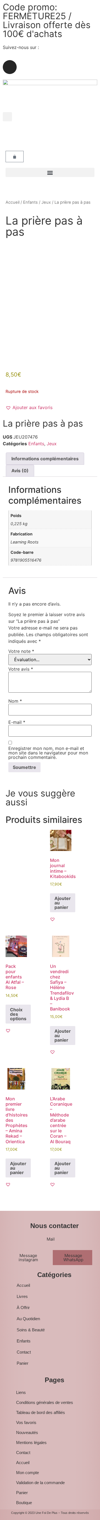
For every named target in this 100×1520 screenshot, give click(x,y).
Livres (22, 1296)
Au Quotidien (28, 1318)
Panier (22, 1363)
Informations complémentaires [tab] (45, 458)
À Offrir (23, 1307)
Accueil (12, 202)
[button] (7, 116)
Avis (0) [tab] (20, 470)
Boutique (24, 1502)
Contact (24, 1352)
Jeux (46, 202)
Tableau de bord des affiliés (40, 1412)
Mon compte (27, 1472)
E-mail (16, 722)
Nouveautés (27, 1432)
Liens (21, 1392)
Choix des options (18, 1014)
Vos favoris (26, 1422)
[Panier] (15, 156)
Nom (15, 701)
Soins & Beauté (31, 1329)
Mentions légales (31, 1442)
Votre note (21, 651)
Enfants (30, 202)
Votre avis (20, 669)
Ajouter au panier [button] (62, 903)
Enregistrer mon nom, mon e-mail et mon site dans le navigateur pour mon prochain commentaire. (48, 752)
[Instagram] (10, 67)
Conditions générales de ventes (44, 1402)
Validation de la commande (40, 1482)
